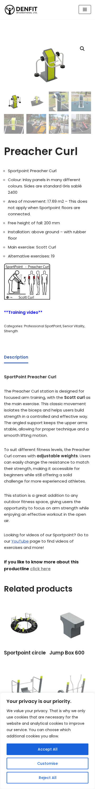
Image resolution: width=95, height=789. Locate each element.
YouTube (20, 541)
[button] (82, 48)
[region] (47, 741)
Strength (11, 331)
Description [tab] (16, 357)
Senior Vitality (73, 326)
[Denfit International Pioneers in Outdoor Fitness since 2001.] (21, 9)
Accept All (48, 749)
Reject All (47, 777)
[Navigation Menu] (85, 9)
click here (40, 569)
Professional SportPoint (42, 326)
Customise (47, 763)
